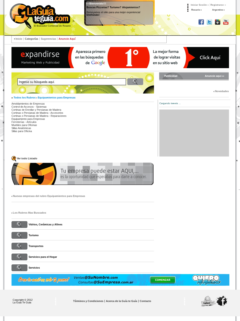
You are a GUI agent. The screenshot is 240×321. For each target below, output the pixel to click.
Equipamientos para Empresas (56, 97)
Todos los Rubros (25, 97)
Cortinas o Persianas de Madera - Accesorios (37, 112)
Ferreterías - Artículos (24, 122)
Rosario (196, 9)
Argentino (218, 9)
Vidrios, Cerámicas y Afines (45, 224)
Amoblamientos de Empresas (28, 103)
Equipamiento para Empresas (28, 118)
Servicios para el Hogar (43, 256)
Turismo (34, 235)
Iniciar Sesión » (200, 5)
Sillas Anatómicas (21, 128)
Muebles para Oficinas (24, 125)
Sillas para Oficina (21, 131)
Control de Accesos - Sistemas (29, 106)
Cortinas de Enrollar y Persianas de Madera (36, 109)
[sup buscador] (120, 57)
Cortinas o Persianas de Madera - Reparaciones (39, 115)
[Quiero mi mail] (120, 280)
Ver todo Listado (27, 158)
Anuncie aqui (213, 76)
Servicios (34, 267)
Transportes (36, 246)
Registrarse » (218, 5)
